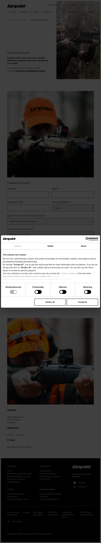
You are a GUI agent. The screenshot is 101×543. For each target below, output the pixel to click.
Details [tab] (51, 246)
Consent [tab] (17, 246)
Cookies (55, 276)
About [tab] (83, 246)
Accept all (82, 302)
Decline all (50, 302)
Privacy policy (65, 279)
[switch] (38, 292)
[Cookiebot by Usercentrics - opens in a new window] (87, 239)
